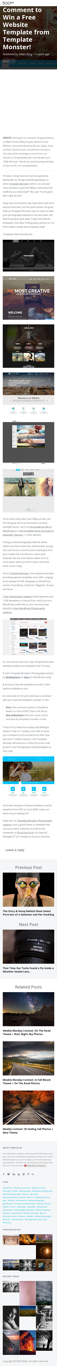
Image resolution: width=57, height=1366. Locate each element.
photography (25, 1191)
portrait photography (12, 1194)
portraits (34, 1194)
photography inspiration (24, 1210)
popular (7, 1219)
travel (48, 1203)
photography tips (43, 1197)
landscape (22, 1207)
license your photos (22, 1188)
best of (31, 1197)
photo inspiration (44, 1210)
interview (7, 1222)
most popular (18, 1219)
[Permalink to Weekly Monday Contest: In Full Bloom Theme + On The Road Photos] (28, 1074)
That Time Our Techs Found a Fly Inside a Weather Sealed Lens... (28, 969)
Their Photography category (18, 596)
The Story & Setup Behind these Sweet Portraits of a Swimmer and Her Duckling (28, 912)
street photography (43, 1216)
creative (7, 1213)
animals (22, 1216)
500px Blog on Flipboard (36, 1165)
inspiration (8, 1188)
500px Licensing (39, 1188)
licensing (7, 1191)
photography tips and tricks (15, 1197)
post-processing (10, 1216)
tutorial (12, 1200)
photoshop (8, 1210)
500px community (31, 1213)
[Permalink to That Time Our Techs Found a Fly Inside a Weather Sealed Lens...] (28, 962)
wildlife (30, 1216)
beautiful (32, 1207)
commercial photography (25, 1203)
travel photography (36, 1200)
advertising (42, 1207)
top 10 (43, 1213)
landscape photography (42, 1191)
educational (17, 1213)
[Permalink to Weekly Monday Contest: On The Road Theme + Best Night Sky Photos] (28, 1025)
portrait (41, 1203)
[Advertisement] (28, 104)
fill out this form (25, 832)
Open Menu (13, 3)
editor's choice (9, 1207)
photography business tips (36, 1219)
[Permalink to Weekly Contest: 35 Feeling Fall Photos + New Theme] (28, 1123)
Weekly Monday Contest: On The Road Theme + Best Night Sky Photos (26, 1032)
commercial (22, 1200)
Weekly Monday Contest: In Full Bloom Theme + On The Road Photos (27, 1081)
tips (5, 1200)
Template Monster (18, 183)
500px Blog (25, 54)
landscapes (8, 1203)
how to (26, 1194)
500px (15, 1191)
